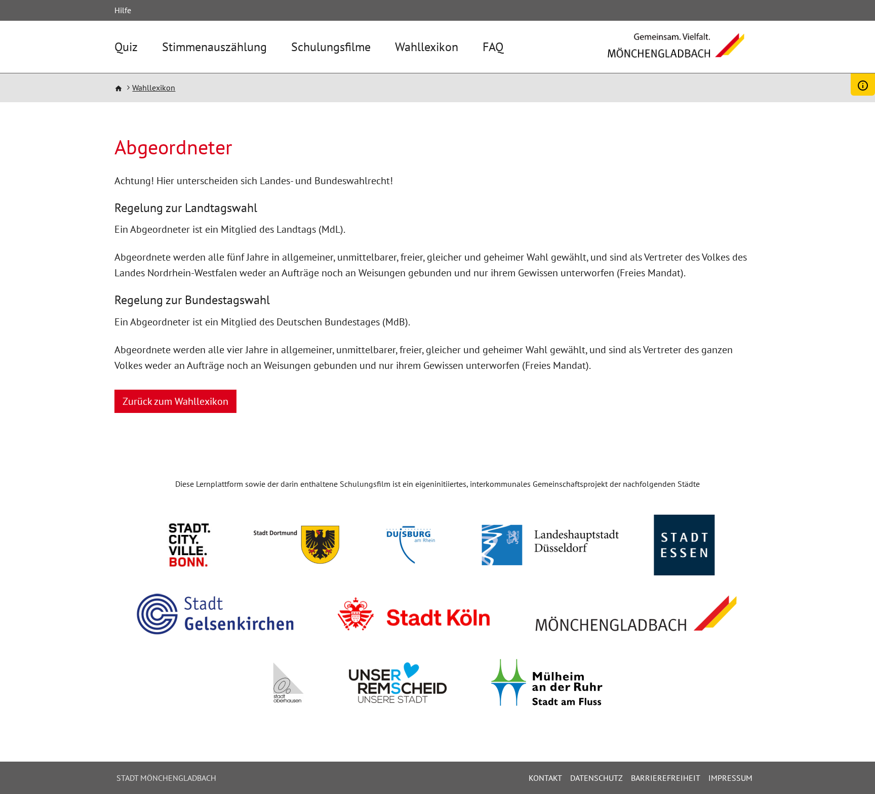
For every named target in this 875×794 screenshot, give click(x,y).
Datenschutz (596, 778)
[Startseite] (676, 53)
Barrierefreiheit (665, 778)
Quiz (126, 47)
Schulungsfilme (331, 47)
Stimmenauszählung (214, 47)
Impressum (730, 778)
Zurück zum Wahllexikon (175, 401)
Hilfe (122, 10)
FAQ (493, 47)
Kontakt (545, 778)
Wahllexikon (426, 47)
